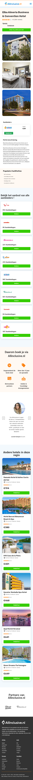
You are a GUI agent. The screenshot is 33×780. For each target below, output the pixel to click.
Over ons (10, 776)
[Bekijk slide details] (8, 707)
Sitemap (6, 776)
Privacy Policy (19, 776)
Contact (14, 776)
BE (3, 774)
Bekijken (16, 214)
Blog (2, 776)
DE (5, 774)
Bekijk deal (9, 133)
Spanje (5, 23)
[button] (30, 3)
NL (2, 774)
